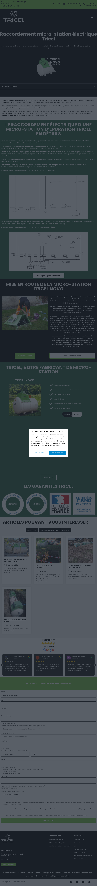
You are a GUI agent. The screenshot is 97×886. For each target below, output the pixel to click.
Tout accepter (57, 453)
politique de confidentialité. (51, 445)
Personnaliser (39, 453)
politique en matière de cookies (55, 443)
